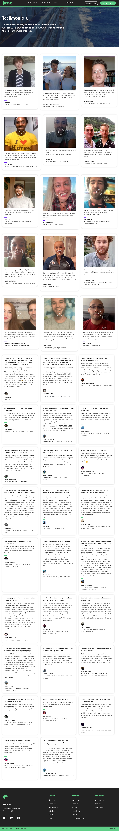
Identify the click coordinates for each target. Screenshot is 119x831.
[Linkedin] (11, 818)
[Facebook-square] (18, 818)
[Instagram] (4, 818)
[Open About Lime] (38, 3)
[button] (20, 72)
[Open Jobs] (60, 3)
